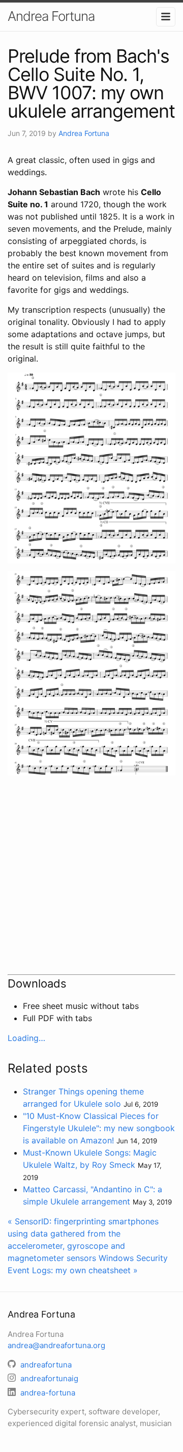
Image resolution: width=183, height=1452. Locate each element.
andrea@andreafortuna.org (56, 1345)
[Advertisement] (91, 875)
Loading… (26, 1038)
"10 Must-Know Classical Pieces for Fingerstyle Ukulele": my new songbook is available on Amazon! (99, 1128)
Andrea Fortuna (51, 16)
